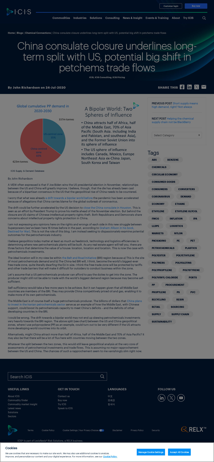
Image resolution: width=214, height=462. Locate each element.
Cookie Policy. (110, 456)
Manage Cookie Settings (150, 451)
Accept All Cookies (179, 451)
